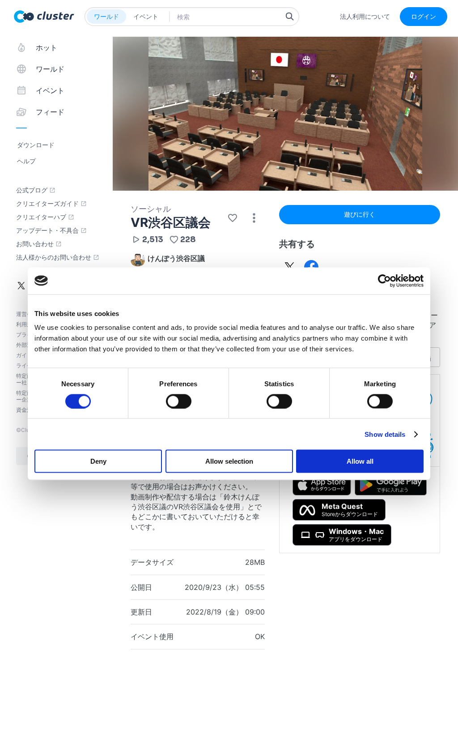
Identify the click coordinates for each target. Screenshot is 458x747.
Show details (385, 434)
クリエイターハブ (41, 217)
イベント (145, 16)
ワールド (106, 16)
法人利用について (365, 16)
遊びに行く (359, 214)
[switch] (178, 401)
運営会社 (27, 314)
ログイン (423, 16)
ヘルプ (26, 161)
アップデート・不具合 (47, 230)
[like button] (232, 218)
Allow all (360, 461)
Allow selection (229, 461)
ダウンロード (36, 145)
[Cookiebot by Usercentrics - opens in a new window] (384, 280)
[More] (254, 218)
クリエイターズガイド (47, 204)
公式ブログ (31, 190)
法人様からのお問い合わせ (53, 257)
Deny (98, 461)
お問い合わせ (35, 244)
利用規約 (27, 324)
